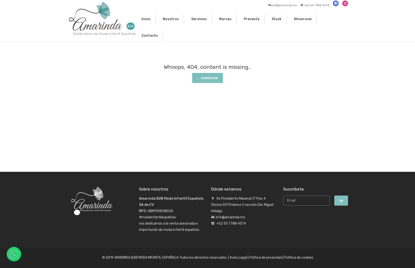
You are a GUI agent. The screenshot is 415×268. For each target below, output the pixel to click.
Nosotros (171, 19)
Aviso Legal (238, 258)
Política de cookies (298, 258)
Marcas (225, 19)
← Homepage (207, 78)
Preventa (251, 19)
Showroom (303, 19)
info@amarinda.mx (284, 5)
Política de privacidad (265, 258)
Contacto (149, 36)
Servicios (199, 19)
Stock (276, 19)
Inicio (146, 19)
